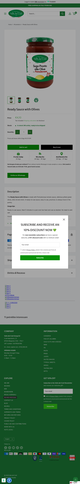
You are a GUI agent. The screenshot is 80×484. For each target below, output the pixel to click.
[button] (75, 482)
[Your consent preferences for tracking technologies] (4, 480)
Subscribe (40, 258)
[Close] (64, 219)
